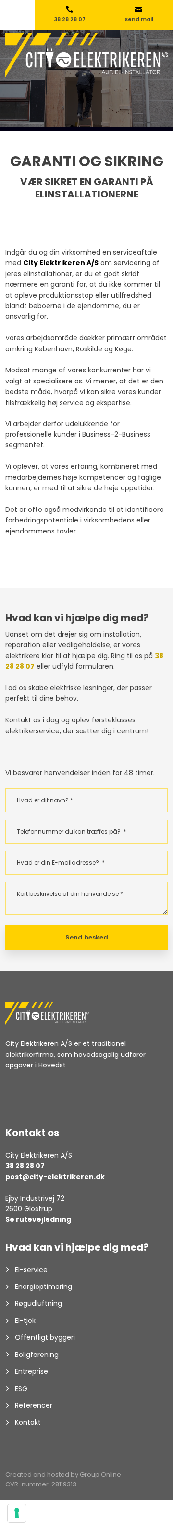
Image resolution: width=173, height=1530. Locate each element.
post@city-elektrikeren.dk (55, 1177)
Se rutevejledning (38, 1219)
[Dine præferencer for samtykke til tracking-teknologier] (17, 1513)
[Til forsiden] (86, 55)
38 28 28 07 (25, 1166)
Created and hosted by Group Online (63, 1474)
